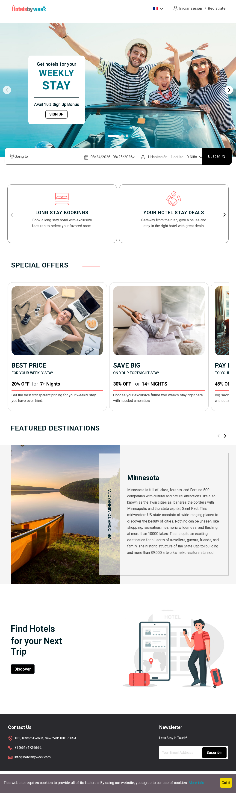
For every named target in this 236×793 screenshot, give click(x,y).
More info (196, 783)
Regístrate (216, 8)
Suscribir (214, 752)
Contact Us (20, 727)
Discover (23, 669)
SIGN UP (56, 114)
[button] (113, 136)
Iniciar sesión (190, 8)
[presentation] (7, 90)
